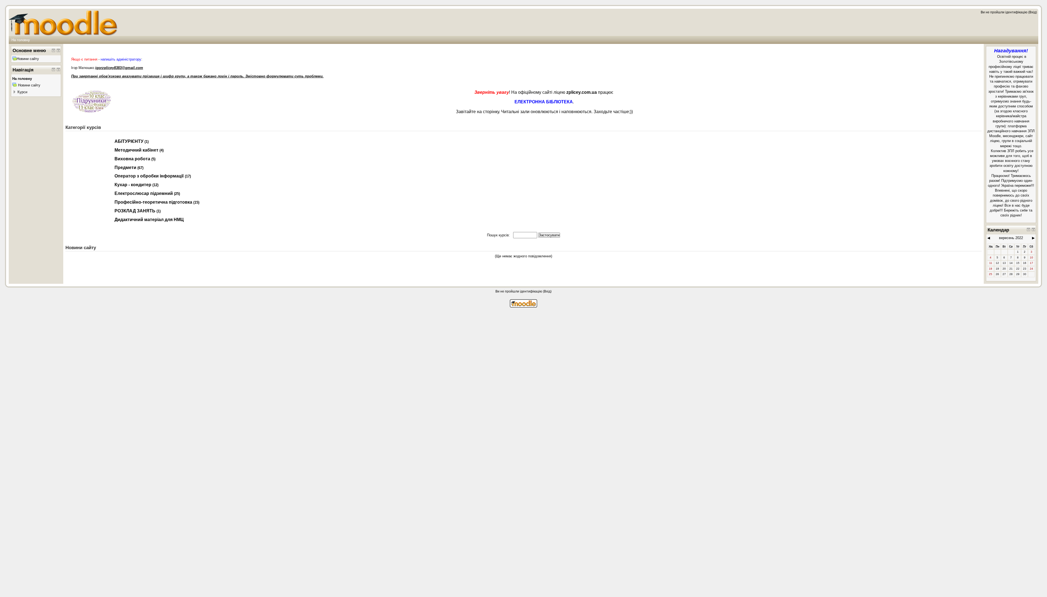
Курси (22, 92)
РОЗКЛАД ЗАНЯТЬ (135, 211)
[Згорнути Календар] (1028, 229)
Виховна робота (132, 158)
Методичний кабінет (136, 150)
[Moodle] (523, 306)
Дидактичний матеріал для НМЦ (149, 219)
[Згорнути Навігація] (53, 69)
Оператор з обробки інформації (149, 176)
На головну (20, 40)
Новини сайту (28, 59)
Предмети (125, 167)
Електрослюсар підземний (144, 193)
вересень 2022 (1011, 238)
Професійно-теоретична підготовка (153, 202)
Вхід (1032, 12)
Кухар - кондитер (133, 184)
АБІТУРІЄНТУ (129, 141)
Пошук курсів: (499, 235)
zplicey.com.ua (581, 92)
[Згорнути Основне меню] (53, 50)
